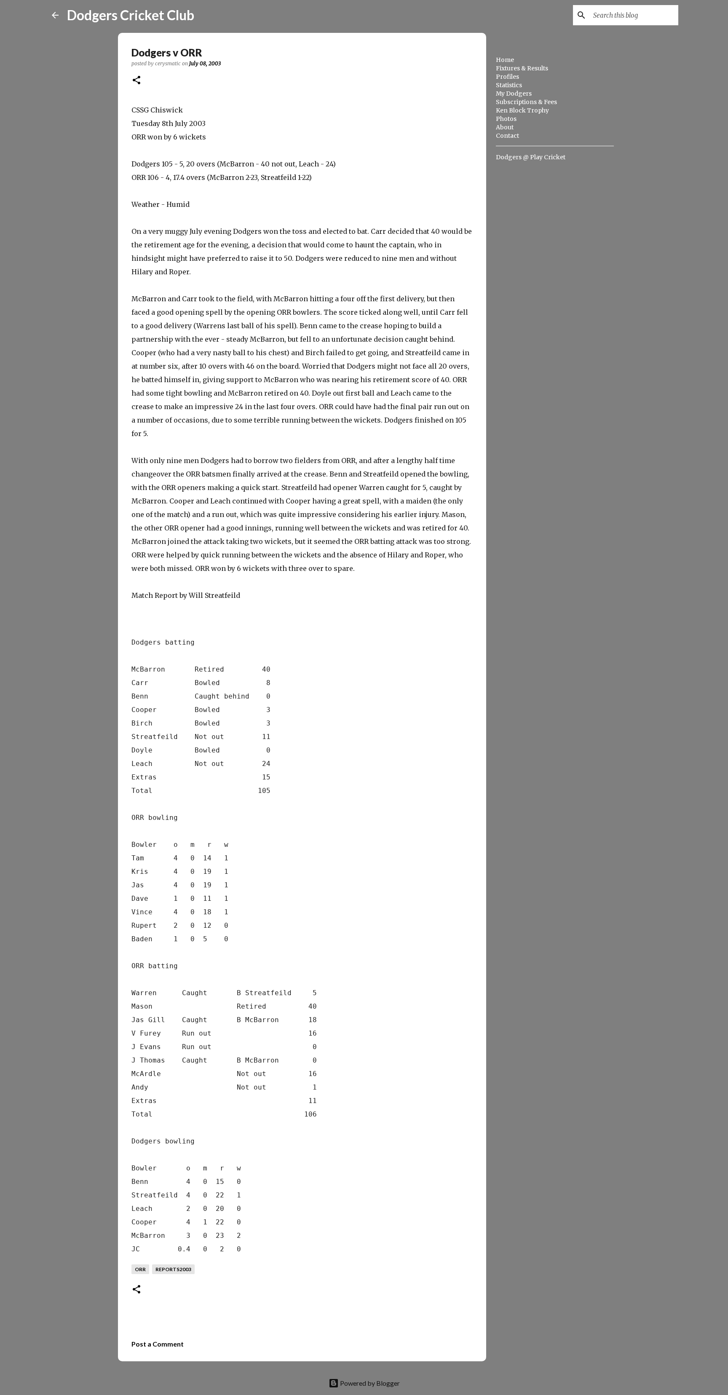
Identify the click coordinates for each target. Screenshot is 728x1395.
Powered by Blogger (369, 1383)
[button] (136, 80)
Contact (507, 135)
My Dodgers (514, 93)
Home (505, 60)
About (505, 127)
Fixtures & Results (522, 68)
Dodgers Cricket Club (130, 15)
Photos (506, 119)
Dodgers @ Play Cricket (530, 157)
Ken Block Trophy (522, 110)
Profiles (507, 76)
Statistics (509, 85)
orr (140, 1269)
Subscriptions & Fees (526, 102)
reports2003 (173, 1269)
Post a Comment (157, 1344)
